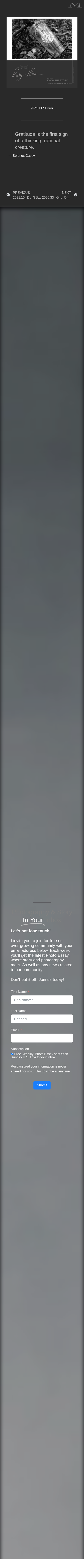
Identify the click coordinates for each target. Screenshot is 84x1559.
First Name (19, 992)
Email (15, 1030)
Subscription (20, 1049)
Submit (42, 1085)
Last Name (19, 1011)
